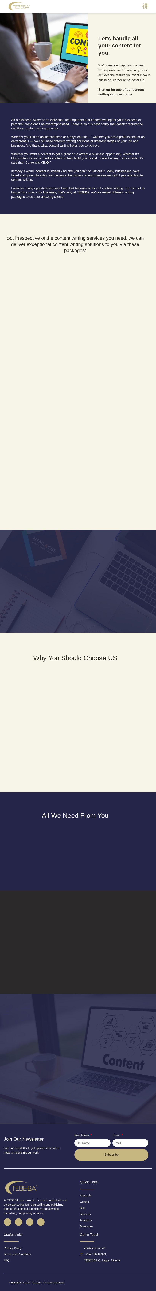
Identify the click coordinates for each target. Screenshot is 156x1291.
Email (116, 1135)
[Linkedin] (40, 1222)
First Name (82, 1135)
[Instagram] (29, 1222)
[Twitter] (18, 1222)
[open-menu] (145, 6)
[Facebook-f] (7, 1222)
